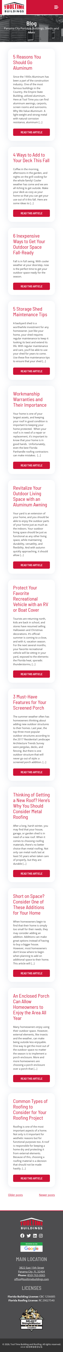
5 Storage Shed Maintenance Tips (30, 311)
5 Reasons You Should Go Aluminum (27, 62)
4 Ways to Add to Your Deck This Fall (31, 157)
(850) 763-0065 (36, 1275)
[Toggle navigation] (56, 7)
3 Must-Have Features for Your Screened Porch (29, 702)
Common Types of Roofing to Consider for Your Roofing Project (30, 1109)
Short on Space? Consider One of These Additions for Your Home (28, 904)
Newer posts (47, 1195)
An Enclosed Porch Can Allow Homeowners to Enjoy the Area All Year (31, 1007)
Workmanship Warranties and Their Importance (30, 399)
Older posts (15, 1195)
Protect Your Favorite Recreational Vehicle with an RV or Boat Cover (30, 598)
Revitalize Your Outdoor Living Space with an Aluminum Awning (30, 496)
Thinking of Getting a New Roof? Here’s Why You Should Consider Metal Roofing (31, 805)
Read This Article (32, 132)
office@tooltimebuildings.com (31, 1279)
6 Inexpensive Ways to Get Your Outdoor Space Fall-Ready (29, 244)
